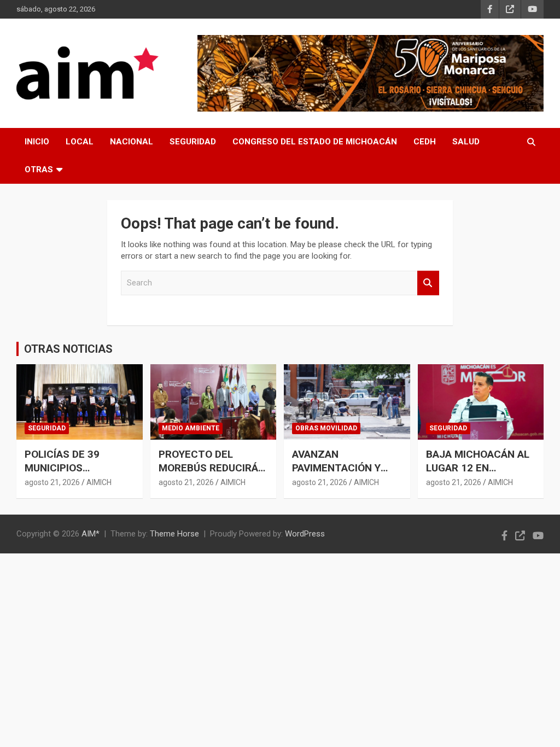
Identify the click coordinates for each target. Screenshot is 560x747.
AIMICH (99, 482)
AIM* (90, 534)
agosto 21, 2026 (52, 482)
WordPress (305, 534)
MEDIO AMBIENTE (190, 428)
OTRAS (39, 169)
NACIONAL (131, 142)
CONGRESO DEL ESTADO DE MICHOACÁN (314, 142)
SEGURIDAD (193, 142)
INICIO (37, 142)
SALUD (466, 142)
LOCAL (80, 142)
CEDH (424, 142)
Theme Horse (174, 534)
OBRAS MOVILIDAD (326, 428)
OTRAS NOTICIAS (68, 348)
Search (428, 283)
